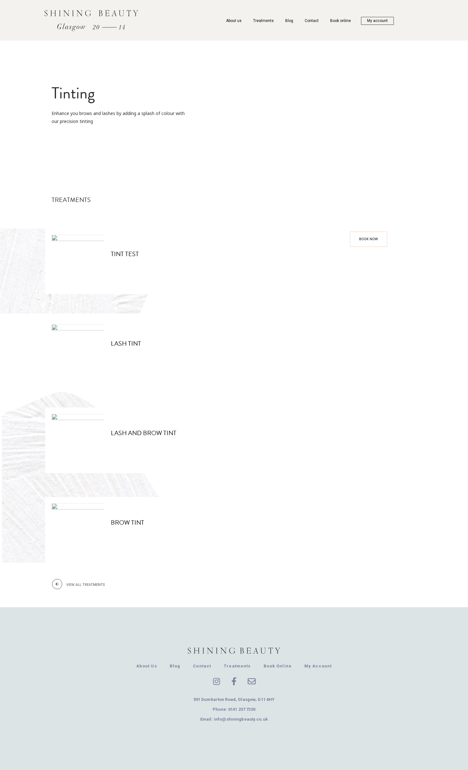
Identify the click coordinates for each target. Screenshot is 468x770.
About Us (146, 666)
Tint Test (125, 254)
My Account (318, 666)
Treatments (263, 20)
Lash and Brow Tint (143, 433)
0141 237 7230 (241, 709)
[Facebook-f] (234, 681)
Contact (312, 20)
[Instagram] (216, 681)
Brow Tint (127, 522)
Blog (289, 20)
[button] (368, 239)
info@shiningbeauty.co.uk (241, 719)
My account (377, 20)
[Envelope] (251, 681)
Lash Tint (126, 343)
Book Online (278, 666)
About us (234, 20)
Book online (340, 20)
